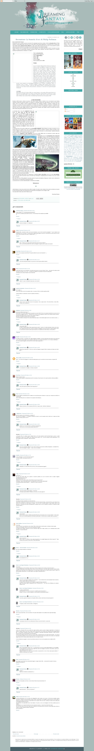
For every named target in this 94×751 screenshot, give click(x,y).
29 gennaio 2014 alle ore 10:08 (34, 512)
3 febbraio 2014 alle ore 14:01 (25, 679)
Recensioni (24, 32)
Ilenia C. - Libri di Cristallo (21, 547)
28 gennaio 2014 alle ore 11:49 (34, 300)
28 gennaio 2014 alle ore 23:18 (34, 565)
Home (16, 32)
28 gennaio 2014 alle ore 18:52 (34, 424)
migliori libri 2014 (79, 150)
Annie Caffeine (19, 523)
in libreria (77, 147)
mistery (65, 151)
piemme (73, 153)
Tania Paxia (18, 251)
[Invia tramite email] (37, 198)
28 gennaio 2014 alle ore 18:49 (34, 384)
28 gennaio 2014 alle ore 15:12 (27, 413)
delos (78, 142)
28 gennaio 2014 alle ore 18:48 (34, 347)
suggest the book (79, 158)
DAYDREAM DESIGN (57, 748)
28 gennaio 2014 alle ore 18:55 (34, 464)
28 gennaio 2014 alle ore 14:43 (23, 393)
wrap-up (74, 161)
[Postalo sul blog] (38, 198)
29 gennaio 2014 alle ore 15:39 (37, 588)
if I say (71, 147)
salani (71, 157)
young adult (78, 161)
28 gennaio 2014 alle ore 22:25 (32, 547)
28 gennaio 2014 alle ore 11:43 (24, 268)
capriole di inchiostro (20, 288)
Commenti (67, 111)
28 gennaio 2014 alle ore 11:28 (29, 210)
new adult (79, 151)
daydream (18, 310)
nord (77, 152)
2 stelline (68, 135)
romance (68, 157)
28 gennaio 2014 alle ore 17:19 (25, 455)
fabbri (71, 143)
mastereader (80, 149)
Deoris (17, 268)
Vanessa (17, 679)
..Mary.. (17, 473)
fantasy (73, 143)
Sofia (17, 659)
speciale (65, 158)
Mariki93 (17, 336)
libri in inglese (76, 148)
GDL (62, 32)
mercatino (65, 150)
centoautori (69, 141)
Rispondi (17, 216)
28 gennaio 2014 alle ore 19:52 (25, 499)
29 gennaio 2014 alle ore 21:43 (37, 601)
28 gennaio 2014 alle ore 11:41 (26, 251)
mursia (72, 151)
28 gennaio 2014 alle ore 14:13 (26, 375)
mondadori (69, 151)
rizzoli (65, 157)
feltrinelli (81, 143)
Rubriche (34, 32)
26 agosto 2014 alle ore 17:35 (24, 696)
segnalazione (75, 157)
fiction (65, 144)
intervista (80, 147)
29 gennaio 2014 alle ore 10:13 (34, 619)
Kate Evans (18, 375)
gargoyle (74, 144)
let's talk (72, 148)
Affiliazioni (70, 32)
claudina (17, 455)
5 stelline (20, 200)
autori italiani (72, 138)
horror (69, 147)
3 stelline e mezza (77, 136)
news (68, 152)
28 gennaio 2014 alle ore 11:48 (34, 279)
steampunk (74, 158)
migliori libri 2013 (74, 150)
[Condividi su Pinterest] (42, 198)
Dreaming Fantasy (23, 221)
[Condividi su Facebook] (41, 198)
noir (75, 152)
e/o (64, 143)
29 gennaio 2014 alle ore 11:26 (25, 628)
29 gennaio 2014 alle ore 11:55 (34, 645)
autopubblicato (66, 138)
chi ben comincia (75, 141)
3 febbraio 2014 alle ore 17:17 (34, 687)
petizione (69, 153)
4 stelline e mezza (70, 137)
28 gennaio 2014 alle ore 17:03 (25, 434)
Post (66, 109)
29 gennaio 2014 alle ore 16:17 (24, 659)
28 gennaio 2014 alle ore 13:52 (27, 357)
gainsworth (71, 144)
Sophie (17, 230)
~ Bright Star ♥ (19, 413)
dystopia (80, 142)
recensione (27, 200)
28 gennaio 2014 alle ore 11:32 (34, 221)
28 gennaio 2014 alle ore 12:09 (34, 324)
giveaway (70, 145)
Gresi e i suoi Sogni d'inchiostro (22, 565)
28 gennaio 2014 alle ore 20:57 (27, 523)
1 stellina (65, 135)
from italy (67, 144)
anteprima (80, 137)
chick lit (80, 141)
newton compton (72, 152)
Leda (72, 186)
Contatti (42, 32)
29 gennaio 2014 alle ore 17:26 (34, 596)
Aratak (17, 696)
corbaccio (71, 142)
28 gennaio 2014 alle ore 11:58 (25, 310)
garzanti (77, 144)
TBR (78, 32)
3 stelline (71, 136)
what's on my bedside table (68, 161)
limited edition (74, 149)
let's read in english (67, 148)
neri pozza (75, 151)
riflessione (80, 156)
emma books (67, 143)
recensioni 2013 (76, 156)
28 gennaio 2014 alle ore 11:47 (34, 259)
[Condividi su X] (39, 198)
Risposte (18, 218)
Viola (17, 393)
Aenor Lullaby (19, 357)
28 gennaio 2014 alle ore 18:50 (34, 404)
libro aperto (69, 149)
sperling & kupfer (69, 158)
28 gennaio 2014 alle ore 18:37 (24, 473)
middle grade (69, 150)
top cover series (73, 160)
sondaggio (80, 157)
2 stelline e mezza (74, 135)
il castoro (74, 147)
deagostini (75, 142)
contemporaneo (67, 142)
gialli (81, 144)
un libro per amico (19, 210)
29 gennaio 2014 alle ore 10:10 (34, 536)
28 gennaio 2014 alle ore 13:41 (25, 336)
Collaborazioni (53, 32)
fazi (78, 143)
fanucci (77, 143)
